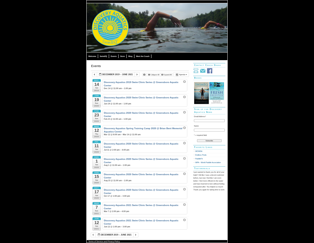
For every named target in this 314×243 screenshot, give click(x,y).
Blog (130, 56)
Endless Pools (201, 155)
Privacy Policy (113, 241)
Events (114, 56)
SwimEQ (103, 56)
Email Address (200, 116)
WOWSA (198, 151)
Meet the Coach (142, 56)
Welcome (92, 56)
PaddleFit (199, 159)
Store (122, 56)
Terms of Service (95, 241)
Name (196, 126)
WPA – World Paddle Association (208, 162)
